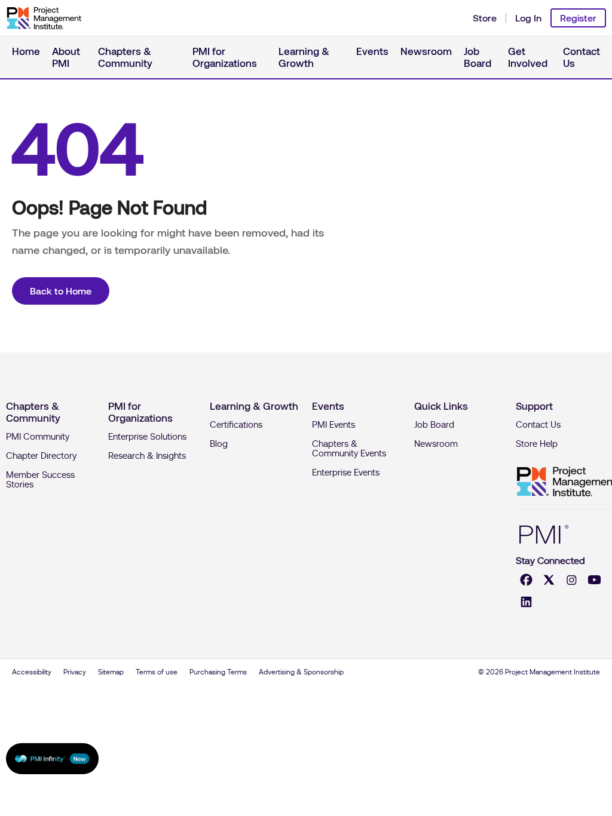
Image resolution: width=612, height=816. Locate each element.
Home (26, 51)
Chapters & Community (125, 57)
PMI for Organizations (224, 57)
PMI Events (333, 425)
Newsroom (426, 51)
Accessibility (31, 672)
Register (578, 18)
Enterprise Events (346, 472)
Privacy (74, 672)
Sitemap (111, 672)
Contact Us (581, 57)
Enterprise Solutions (147, 436)
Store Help (537, 444)
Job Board (477, 57)
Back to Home (60, 291)
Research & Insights (147, 456)
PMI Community (37, 436)
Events (372, 51)
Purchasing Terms (218, 672)
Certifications (236, 425)
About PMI (66, 57)
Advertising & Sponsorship (301, 672)
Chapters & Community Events (349, 448)
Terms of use (157, 672)
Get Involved (527, 57)
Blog (219, 444)
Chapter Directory (41, 456)
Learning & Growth (304, 57)
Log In (528, 18)
